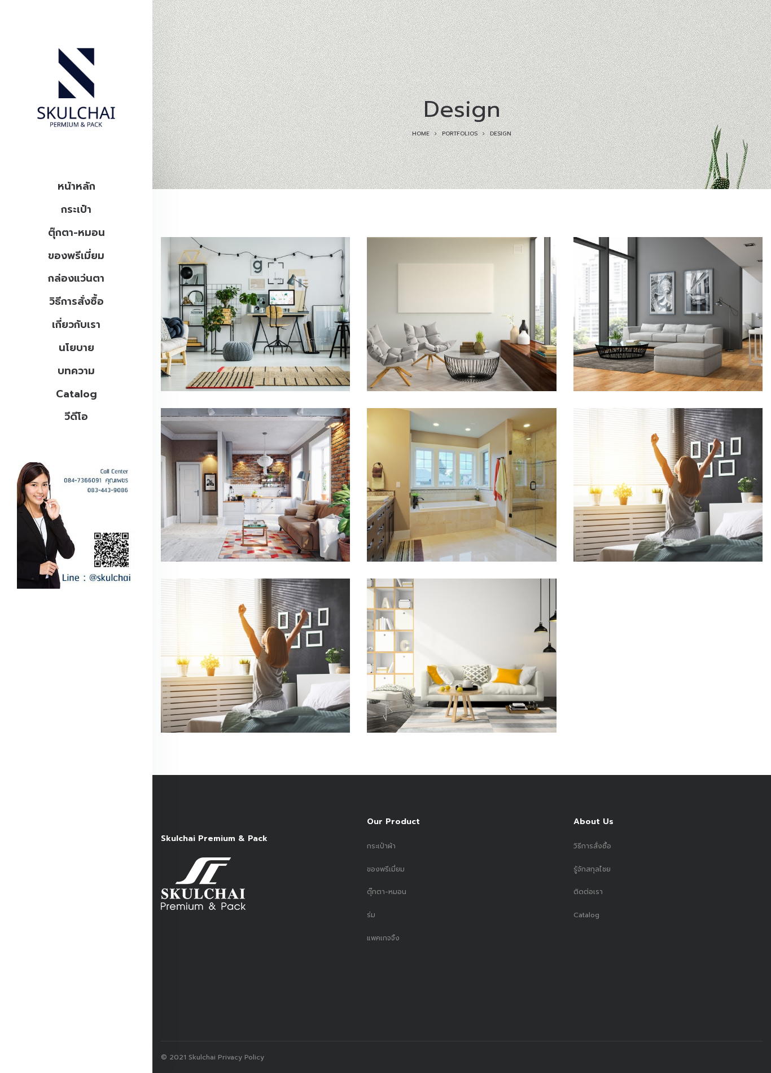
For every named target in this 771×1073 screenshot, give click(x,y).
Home (421, 133)
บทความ (76, 371)
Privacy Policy (240, 1057)
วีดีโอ (76, 416)
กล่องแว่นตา (76, 278)
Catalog (76, 394)
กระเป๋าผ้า (381, 846)
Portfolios (460, 133)
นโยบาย (76, 348)
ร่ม (371, 915)
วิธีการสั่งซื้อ (76, 301)
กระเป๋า (76, 209)
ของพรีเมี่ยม (76, 256)
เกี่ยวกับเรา (76, 324)
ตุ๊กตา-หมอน (76, 232)
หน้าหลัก (76, 186)
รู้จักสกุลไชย (592, 869)
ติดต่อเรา (588, 892)
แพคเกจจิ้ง (383, 938)
